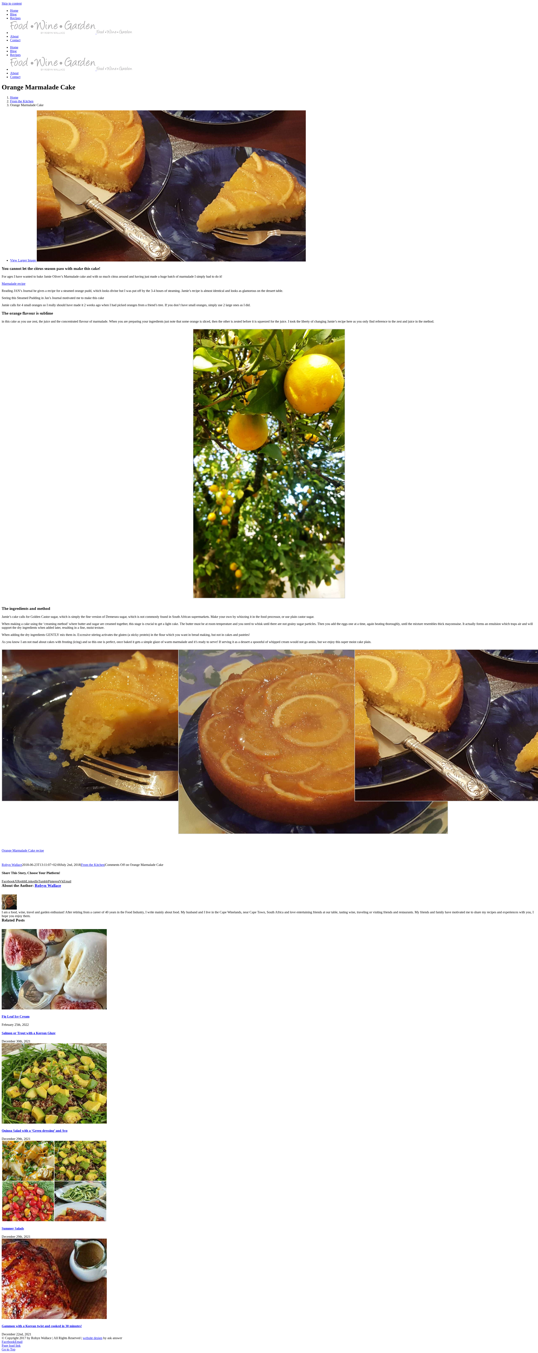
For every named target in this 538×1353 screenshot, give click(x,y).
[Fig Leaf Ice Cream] (54, 1008)
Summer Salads (13, 1228)
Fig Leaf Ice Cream (15, 1016)
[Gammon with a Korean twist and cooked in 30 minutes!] (54, 1318)
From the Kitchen (92, 865)
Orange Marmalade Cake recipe (23, 850)
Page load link (11, 1345)
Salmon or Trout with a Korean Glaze (28, 1033)
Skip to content (12, 3)
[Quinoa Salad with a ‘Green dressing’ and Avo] (54, 1122)
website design (92, 1338)
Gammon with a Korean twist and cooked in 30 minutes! (42, 1326)
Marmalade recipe (13, 283)
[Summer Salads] (54, 1220)
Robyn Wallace (12, 865)
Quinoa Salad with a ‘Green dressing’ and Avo (34, 1130)
